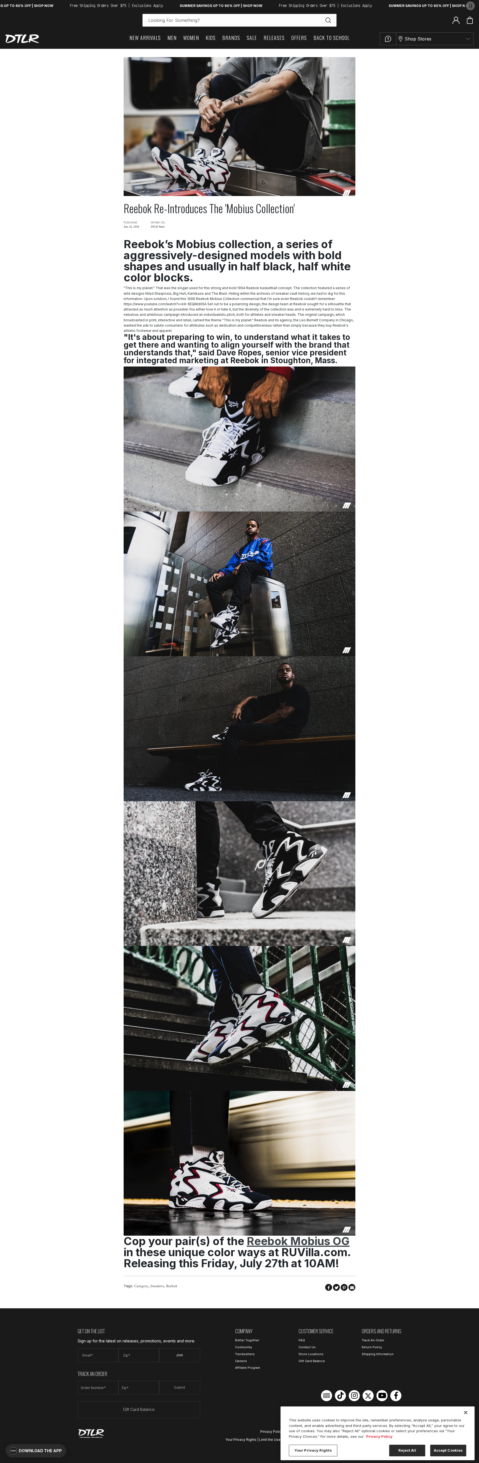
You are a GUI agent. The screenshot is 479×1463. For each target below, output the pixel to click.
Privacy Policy (271, 1431)
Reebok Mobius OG (298, 1241)
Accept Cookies (448, 1450)
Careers (241, 1361)
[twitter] (368, 1395)
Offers (299, 37)
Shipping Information (378, 1354)
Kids (211, 37)
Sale (252, 37)
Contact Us (307, 1347)
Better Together (247, 1340)
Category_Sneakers (149, 1286)
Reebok (171, 1286)
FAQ (302, 1340)
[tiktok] (340, 1395)
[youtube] (382, 1395)
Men (172, 37)
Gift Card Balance (139, 1409)
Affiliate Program (247, 1368)
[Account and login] (456, 20)
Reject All (407, 1450)
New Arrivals (145, 37)
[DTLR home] (22, 38)
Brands (231, 37)
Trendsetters (245, 1354)
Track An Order (373, 1340)
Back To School (332, 37)
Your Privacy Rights (240, 1439)
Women (191, 37)
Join (179, 1355)
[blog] (326, 1395)
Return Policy (372, 1347)
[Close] (466, 1412)
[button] (36, 1450)
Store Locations (311, 1354)
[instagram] (354, 1395)
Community (243, 1347)
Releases (274, 37)
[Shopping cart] (469, 20)
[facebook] (395, 1395)
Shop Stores (418, 39)
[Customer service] (388, 39)
